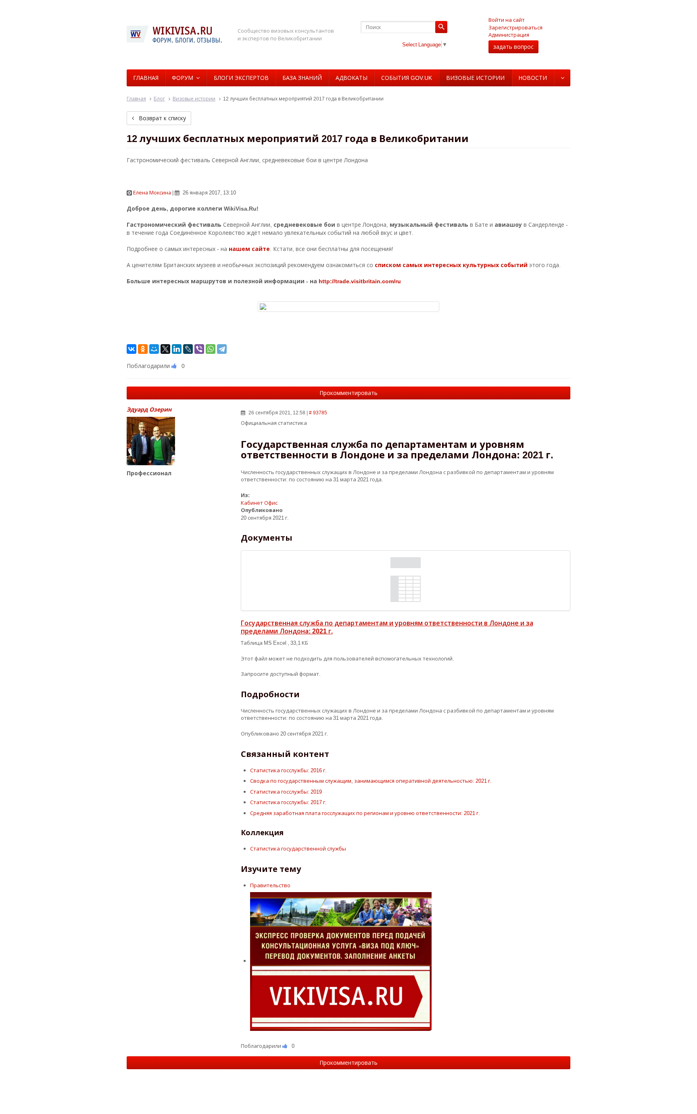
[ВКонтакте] (131, 349)
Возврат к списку (161, 118)
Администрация (508, 34)
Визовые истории (475, 78)
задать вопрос (513, 46)
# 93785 (318, 412)
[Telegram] (222, 349)
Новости (532, 78)
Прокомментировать (348, 393)
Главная (146, 78)
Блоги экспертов (241, 78)
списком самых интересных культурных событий (451, 265)
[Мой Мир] (154, 349)
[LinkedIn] (177, 349)
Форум (182, 78)
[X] (165, 349)
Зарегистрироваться (515, 27)
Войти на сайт (506, 19)
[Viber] (199, 349)
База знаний (302, 78)
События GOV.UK (406, 78)
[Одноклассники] (143, 349)
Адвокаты (351, 78)
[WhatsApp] (210, 349)
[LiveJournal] (188, 349)
